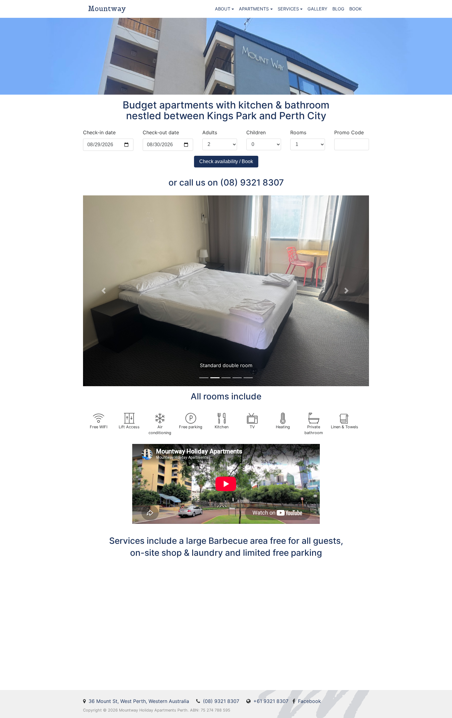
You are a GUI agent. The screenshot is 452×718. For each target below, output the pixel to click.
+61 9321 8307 (270, 701)
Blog (338, 8)
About (222, 8)
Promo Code (349, 132)
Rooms (298, 132)
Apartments (254, 8)
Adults (209, 132)
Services (288, 8)
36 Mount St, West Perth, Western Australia (139, 701)
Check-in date (99, 132)
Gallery (317, 8)
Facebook (309, 701)
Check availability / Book (226, 161)
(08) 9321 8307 (221, 701)
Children (256, 132)
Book (355, 8)
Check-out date (161, 132)
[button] (104, 290)
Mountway (107, 8)
